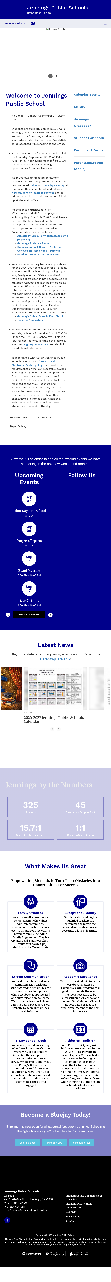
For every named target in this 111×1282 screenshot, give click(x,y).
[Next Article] (59, 729)
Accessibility (72, 1216)
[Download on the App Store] (78, 1254)
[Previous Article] (52, 729)
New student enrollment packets (33, 192)
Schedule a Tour (81, 1142)
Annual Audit (44, 417)
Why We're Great (18, 417)
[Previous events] (8, 615)
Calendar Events (87, 94)
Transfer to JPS (54, 1142)
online (34, 185)
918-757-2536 (20, 1203)
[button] (14, 23)
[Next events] (50, 615)
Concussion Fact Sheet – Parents (38, 250)
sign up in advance (36, 344)
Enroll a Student (28, 1142)
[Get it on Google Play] (55, 1254)
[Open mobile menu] (105, 23)
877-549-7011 (17, 1207)
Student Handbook (89, 138)
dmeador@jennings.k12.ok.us (30, 1210)
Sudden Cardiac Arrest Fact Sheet (39, 254)
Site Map (70, 1211)
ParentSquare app (55, 658)
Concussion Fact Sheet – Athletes (39, 246)
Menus (79, 107)
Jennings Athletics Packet (34, 243)
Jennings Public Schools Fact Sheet (40, 316)
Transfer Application (30, 319)
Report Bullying (18, 426)
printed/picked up (53, 185)
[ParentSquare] (32, 1254)
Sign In (69, 1221)
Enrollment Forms (88, 150)
